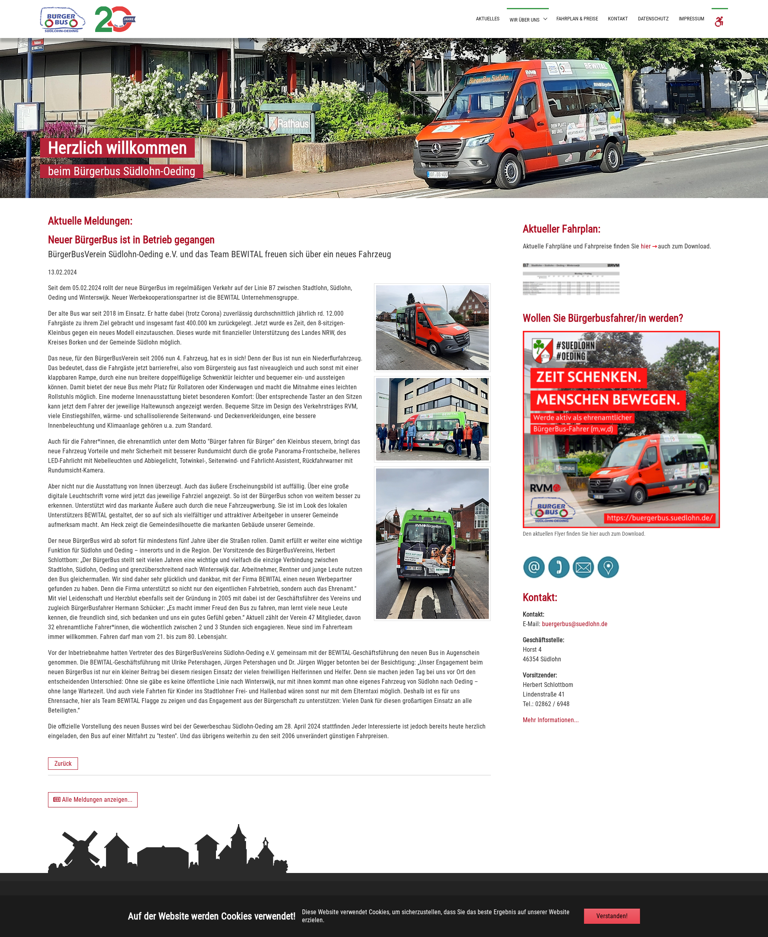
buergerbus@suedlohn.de (575, 624)
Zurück (63, 763)
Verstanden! (612, 916)
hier (646, 246)
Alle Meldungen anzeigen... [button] (96, 799)
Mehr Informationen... (551, 720)
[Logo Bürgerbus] (88, 19)
